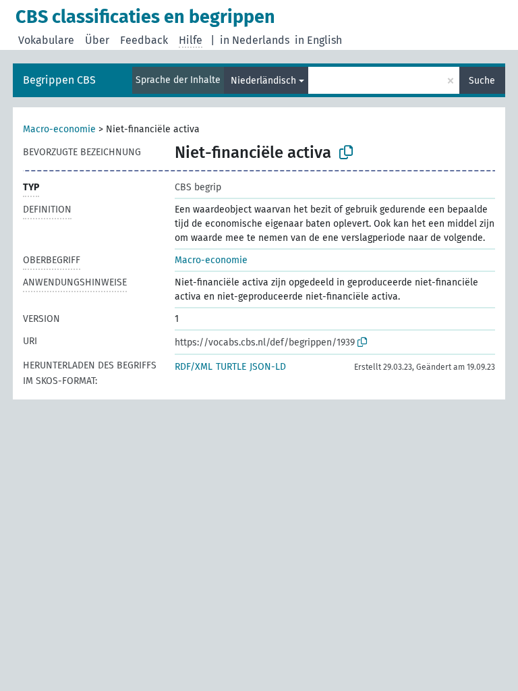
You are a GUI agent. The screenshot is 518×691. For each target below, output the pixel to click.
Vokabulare (46, 40)
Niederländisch (263, 80)
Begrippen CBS (59, 80)
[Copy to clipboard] (346, 152)
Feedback (144, 40)
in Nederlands (254, 40)
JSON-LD (268, 366)
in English (318, 40)
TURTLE (231, 366)
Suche (482, 80)
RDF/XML (193, 366)
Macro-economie (59, 129)
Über (97, 40)
